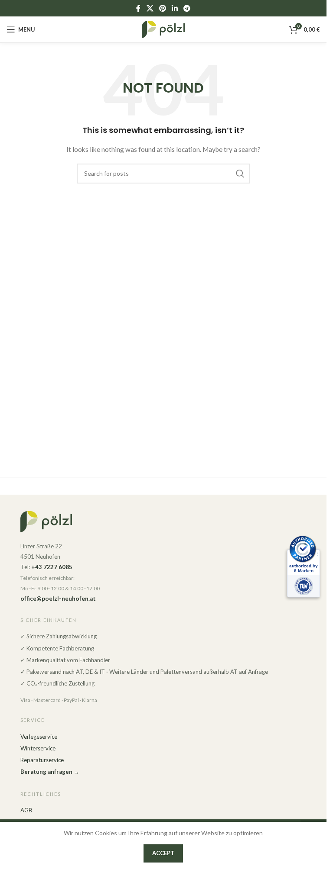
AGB (26, 810)
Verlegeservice (38, 736)
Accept (163, 853)
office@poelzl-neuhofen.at (58, 598)
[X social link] (150, 8)
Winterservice (38, 748)
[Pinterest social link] (162, 8)
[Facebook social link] (138, 8)
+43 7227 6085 (51, 566)
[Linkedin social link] (175, 8)
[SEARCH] (240, 173)
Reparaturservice (42, 759)
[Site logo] (163, 28)
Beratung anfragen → (49, 771)
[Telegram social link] (187, 8)
